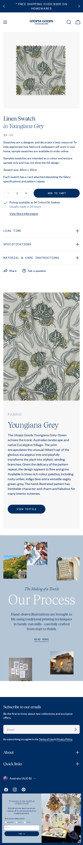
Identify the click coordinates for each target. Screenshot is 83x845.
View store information (24, 214)
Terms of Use (46, 739)
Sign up (22, 834)
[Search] (68, 22)
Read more (41, 639)
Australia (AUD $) (21, 778)
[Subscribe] (75, 729)
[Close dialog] (78, 796)
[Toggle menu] (5, 22)
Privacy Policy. (64, 739)
